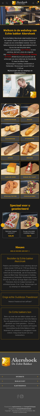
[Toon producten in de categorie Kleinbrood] (10, 129)
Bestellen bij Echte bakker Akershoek (20, 260)
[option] (20, 15)
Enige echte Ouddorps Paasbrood (20, 297)
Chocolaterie (29, 196)
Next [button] (37, 225)
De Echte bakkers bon (20, 312)
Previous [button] (3, 225)
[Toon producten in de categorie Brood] (29, 110)
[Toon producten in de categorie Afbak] (10, 148)
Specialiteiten (10, 196)
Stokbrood (29, 138)
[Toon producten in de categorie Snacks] (29, 148)
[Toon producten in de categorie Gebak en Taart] (29, 168)
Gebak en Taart (29, 177)
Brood (29, 119)
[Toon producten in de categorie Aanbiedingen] (10, 110)
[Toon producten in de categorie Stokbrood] (29, 129)
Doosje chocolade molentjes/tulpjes (11, 232)
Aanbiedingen (10, 119)
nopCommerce (16, 407)
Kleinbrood (10, 138)
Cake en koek (10, 177)
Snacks (30, 158)
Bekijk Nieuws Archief (19, 251)
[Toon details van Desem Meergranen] (29, 220)
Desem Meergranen (29, 231)
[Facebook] (17, 396)
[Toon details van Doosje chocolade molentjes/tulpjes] (11, 220)
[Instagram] (21, 396)
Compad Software (30, 407)
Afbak (10, 158)
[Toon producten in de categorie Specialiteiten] (10, 187)
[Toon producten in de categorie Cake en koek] (10, 168)
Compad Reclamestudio (24, 409)
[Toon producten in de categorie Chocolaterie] (29, 187)
